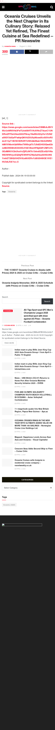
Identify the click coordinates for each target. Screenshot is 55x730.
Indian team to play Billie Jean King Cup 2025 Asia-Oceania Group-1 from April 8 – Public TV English (33, 352)
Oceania (11, 191)
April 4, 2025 (20, 372)
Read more (11, 343)
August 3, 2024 (25, 46)
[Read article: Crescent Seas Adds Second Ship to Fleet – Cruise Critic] (7, 451)
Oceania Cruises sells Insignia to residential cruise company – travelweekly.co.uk (30, 463)
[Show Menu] (3, 7)
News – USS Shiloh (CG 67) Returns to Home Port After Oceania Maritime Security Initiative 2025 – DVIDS (32, 380)
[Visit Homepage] (27, 7)
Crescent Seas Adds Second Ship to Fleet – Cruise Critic (34, 450)
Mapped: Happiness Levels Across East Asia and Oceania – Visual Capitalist (33, 438)
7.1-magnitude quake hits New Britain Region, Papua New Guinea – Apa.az (32, 410)
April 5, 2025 (22, 325)
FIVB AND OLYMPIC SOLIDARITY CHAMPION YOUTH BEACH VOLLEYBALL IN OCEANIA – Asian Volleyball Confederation (33, 396)
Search (5, 297)
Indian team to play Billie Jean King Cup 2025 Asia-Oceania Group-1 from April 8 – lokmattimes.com (33, 366)
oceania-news (10, 46)
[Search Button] (51, 7)
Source (5, 185)
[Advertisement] (27, 84)
